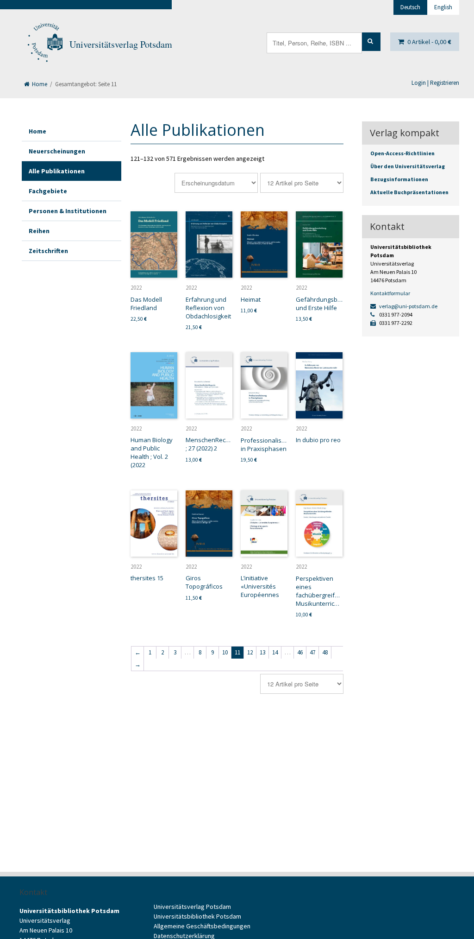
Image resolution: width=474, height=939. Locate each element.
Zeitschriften (48, 251)
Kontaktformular (390, 293)
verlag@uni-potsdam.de (407, 306)
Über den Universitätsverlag (407, 166)
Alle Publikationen (57, 171)
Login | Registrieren (435, 83)
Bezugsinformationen (399, 179)
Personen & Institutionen (67, 211)
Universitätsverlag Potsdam (120, 44)
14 (275, 652)
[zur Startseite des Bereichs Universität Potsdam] (44, 44)
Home (39, 84)
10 (225, 652)
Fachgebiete (48, 191)
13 (262, 652)
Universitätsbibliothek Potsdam (197, 916)
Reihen (39, 231)
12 (250, 652)
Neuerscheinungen (57, 151)
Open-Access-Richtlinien (402, 153)
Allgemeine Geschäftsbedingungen (202, 926)
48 (325, 652)
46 (300, 652)
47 (312, 652)
